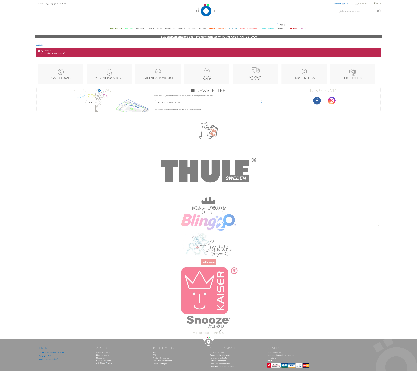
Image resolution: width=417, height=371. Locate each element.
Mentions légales (102, 355)
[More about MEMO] (208, 131)
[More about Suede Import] (208, 245)
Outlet (269, 361)
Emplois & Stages (160, 364)
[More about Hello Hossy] (208, 262)
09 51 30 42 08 (55, 4)
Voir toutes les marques (208, 333)
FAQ (154, 355)
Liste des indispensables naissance (280, 355)
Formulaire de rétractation (220, 364)
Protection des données (162, 361)
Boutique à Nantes (103, 361)
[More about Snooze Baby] (208, 324)
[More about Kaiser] (208, 290)
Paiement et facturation (219, 358)
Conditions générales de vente (222, 367)
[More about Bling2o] (208, 222)
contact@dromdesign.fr (48, 359)
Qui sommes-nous (103, 352)
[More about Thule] (208, 170)
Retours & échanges (218, 361)
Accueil (39, 45)
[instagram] (332, 100)
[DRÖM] (205, 10)
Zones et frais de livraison (220, 355)
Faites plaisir (93, 102)
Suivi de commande (217, 352)
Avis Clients (337, 3)
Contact (41, 4)
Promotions (271, 358)
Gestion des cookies (161, 358)
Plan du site (100, 358)
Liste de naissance (274, 352)
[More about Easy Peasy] (208, 206)
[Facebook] (317, 101)
